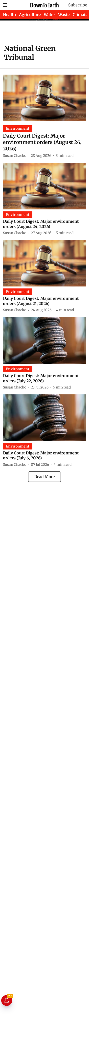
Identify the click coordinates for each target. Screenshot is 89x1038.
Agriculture (30, 14)
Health (9, 14)
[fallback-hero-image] (44, 98)
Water (49, 14)
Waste (64, 14)
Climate (80, 14)
